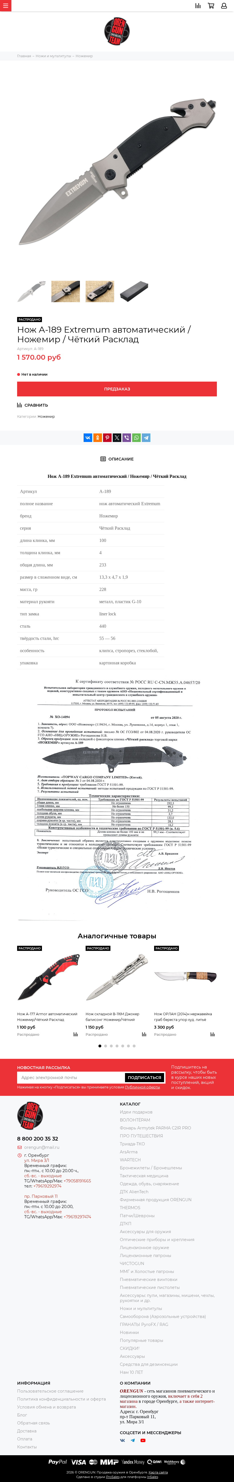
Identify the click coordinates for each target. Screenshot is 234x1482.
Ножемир (46, 416)
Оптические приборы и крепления (157, 1239)
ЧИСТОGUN (132, 1263)
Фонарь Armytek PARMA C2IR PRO (155, 1128)
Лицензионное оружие (144, 1247)
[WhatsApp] (136, 437)
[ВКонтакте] (88, 437)
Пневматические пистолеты (150, 1287)
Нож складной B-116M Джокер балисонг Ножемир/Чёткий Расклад (112, 1017)
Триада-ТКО (132, 1144)
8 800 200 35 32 (37, 1139)
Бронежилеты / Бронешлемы (151, 1167)
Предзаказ (117, 389)
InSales (152, 1477)
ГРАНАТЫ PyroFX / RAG (144, 1324)
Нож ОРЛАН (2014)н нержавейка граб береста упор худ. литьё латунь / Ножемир (183, 1017)
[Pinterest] (107, 437)
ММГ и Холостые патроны (147, 1271)
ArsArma (129, 1152)
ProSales (113, 1477)
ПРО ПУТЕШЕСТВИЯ (142, 1136)
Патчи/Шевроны (137, 1215)
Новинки (129, 1332)
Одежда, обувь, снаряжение (149, 1183)
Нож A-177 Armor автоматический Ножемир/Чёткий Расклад (47, 1017)
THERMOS (130, 1207)
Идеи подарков (136, 1112)
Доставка (27, 1431)
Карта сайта (158, 1472)
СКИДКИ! (130, 1348)
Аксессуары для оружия (145, 1231)
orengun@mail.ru (41, 1147)
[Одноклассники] (97, 437)
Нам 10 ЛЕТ (131, 1372)
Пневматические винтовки (148, 1279)
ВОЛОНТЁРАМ (135, 1120)
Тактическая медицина (144, 1175)
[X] (117, 437)
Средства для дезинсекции (149, 1364)
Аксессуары (132, 1356)
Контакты (27, 1447)
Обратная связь (33, 1423)
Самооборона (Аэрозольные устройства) (163, 1316)
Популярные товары (141, 1340)
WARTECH (130, 1159)
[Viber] (126, 437)
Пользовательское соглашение (50, 1391)
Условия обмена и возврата (46, 1407)
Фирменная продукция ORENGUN (155, 1199)
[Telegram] (146, 437)
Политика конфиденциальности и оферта (61, 1399)
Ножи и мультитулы (141, 1308)
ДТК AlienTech (134, 1191)
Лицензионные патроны (145, 1255)
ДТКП (126, 1223)
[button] (99, 1046)
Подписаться (144, 1077)
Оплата (24, 1439)
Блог (22, 1415)
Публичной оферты (142, 1087)
